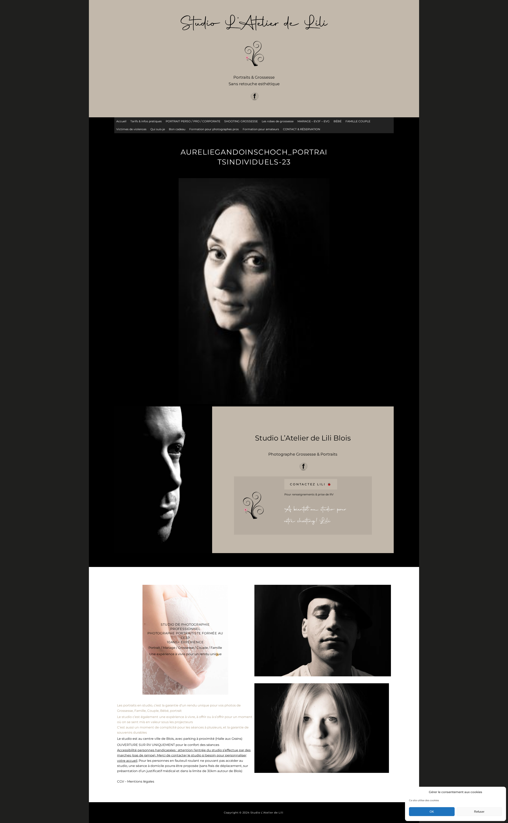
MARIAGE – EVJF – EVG (313, 121)
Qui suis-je (157, 129)
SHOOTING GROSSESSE (241, 121)
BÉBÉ (338, 121)
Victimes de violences (131, 129)
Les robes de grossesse (277, 121)
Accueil (121, 121)
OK (432, 811)
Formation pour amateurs (261, 129)
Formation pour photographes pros (214, 129)
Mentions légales (140, 781)
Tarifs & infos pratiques (146, 121)
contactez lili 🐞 (311, 484)
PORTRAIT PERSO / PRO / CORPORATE (193, 121)
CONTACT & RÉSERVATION (301, 129)
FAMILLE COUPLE (357, 121)
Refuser (479, 811)
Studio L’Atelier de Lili (267, 812)
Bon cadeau (177, 129)
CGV (120, 781)
